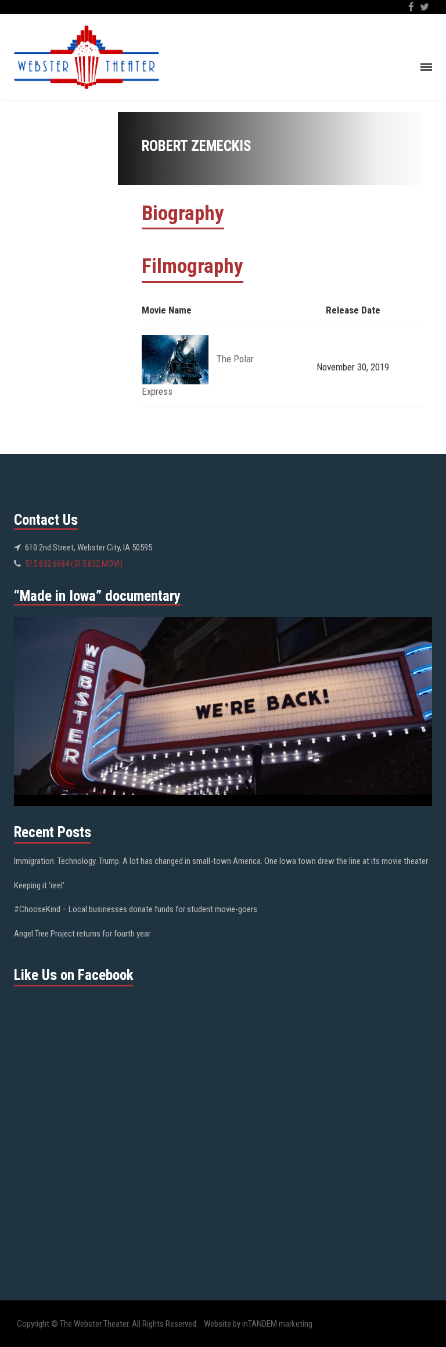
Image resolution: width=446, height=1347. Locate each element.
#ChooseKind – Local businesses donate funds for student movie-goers (135, 909)
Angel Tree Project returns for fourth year (82, 933)
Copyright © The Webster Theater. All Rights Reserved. (107, 1324)
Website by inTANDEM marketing (258, 1324)
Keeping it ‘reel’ (39, 885)
